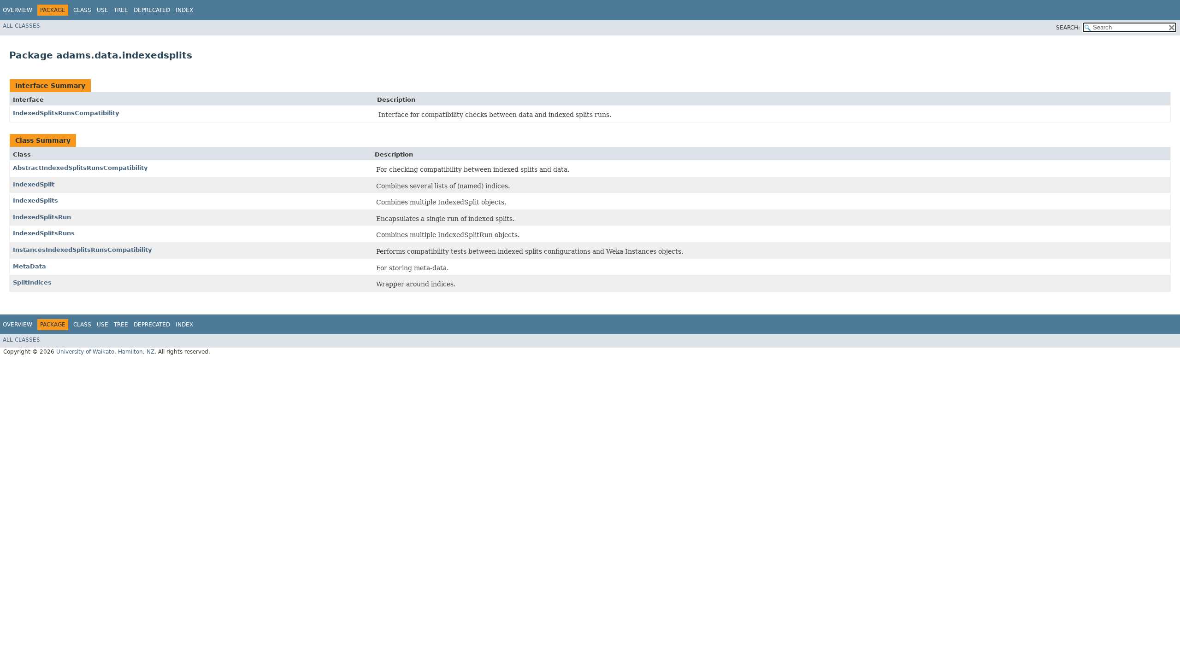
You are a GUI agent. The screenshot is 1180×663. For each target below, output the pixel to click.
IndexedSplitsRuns (44, 233)
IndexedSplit (33, 184)
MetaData (29, 266)
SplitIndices (32, 282)
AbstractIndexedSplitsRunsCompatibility (80, 167)
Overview (17, 10)
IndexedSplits (35, 200)
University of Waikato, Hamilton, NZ (105, 352)
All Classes (21, 26)
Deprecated (152, 10)
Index (184, 10)
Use (102, 10)
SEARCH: (1068, 27)
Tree (121, 10)
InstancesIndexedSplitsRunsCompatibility (82, 249)
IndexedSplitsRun (42, 217)
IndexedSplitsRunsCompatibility (66, 113)
